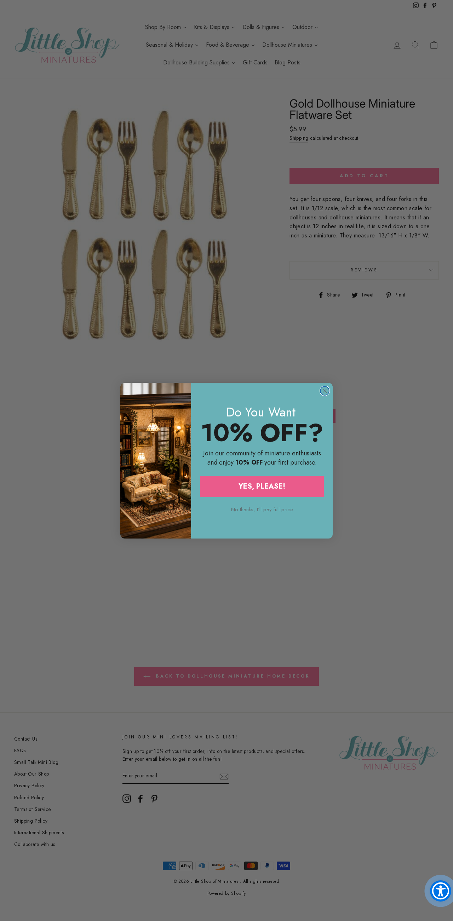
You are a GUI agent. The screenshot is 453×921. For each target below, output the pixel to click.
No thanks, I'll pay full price (262, 509)
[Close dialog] (324, 390)
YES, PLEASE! (262, 486)
